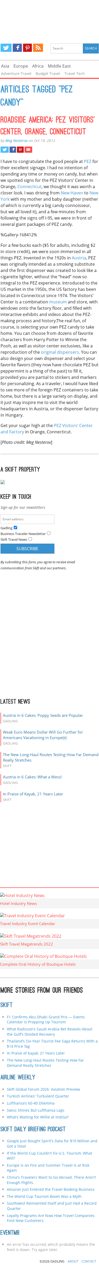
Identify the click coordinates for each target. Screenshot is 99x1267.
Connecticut (29, 186)
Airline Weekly (18, 1078)
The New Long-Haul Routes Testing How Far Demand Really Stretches (45, 1063)
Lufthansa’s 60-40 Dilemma (31, 1103)
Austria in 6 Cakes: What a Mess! (32, 776)
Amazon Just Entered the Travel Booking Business (51, 1189)
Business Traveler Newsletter (23, 533)
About (73, 1261)
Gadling (50, 17)
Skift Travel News (14, 539)
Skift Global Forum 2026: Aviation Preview (43, 1089)
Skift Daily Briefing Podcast (33, 1130)
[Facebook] (17, 47)
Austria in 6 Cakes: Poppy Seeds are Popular (43, 715)
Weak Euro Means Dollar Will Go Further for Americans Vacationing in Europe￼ (43, 734)
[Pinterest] (27, 47)
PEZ (87, 161)
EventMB (10, 1233)
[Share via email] (28, 149)
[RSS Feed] (38, 47)
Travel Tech (74, 73)
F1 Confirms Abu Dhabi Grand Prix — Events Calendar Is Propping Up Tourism (46, 1019)
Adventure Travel (16, 73)
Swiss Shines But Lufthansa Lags (35, 1110)
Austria (79, 258)
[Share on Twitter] (5, 149)
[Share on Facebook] (13, 149)
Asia (5, 66)
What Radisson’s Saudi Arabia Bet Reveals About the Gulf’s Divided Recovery (49, 1031)
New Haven (72, 193)
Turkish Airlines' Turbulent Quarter (38, 1096)
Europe (20, 66)
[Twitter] (6, 47)
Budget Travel (48, 73)
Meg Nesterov (16, 140)
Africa (38, 66)
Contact (89, 1261)
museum (58, 302)
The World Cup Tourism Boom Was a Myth (44, 1196)
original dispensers (60, 352)
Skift (7, 1005)
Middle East (59, 66)
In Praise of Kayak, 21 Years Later (33, 793)
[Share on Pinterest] (20, 149)
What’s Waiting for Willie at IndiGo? (38, 1117)
